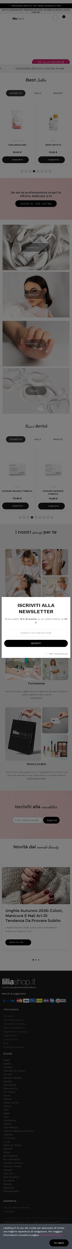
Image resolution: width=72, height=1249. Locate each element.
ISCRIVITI (36, 643)
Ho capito (59, 1243)
